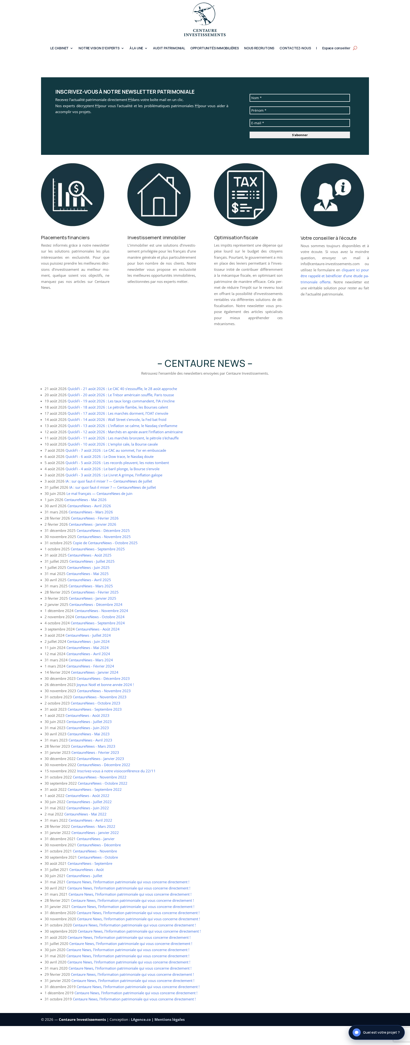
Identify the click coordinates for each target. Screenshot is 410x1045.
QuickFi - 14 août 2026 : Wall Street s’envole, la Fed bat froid (117, 419)
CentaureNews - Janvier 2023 (100, 758)
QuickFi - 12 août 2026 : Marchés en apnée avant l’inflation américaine (125, 431)
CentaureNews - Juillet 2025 (92, 561)
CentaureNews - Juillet (84, 875)
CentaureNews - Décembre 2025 (103, 530)
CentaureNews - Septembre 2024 (98, 623)
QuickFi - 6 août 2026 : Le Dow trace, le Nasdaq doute (109, 456)
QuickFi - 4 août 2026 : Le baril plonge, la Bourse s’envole (112, 468)
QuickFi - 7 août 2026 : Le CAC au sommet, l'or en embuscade (115, 450)
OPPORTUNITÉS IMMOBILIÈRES (214, 48)
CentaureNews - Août (86, 869)
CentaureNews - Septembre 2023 (95, 709)
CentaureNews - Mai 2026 (85, 499)
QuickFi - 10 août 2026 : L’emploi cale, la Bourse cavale (113, 444)
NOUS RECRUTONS (259, 48)
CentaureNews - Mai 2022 (85, 814)
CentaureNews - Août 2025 (90, 555)
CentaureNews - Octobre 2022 (102, 783)
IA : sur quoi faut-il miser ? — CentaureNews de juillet (108, 481)
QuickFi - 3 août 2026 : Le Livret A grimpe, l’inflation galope (113, 475)
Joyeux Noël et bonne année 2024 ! (105, 684)
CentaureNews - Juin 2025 (88, 567)
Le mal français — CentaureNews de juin (99, 493)
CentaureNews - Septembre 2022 (95, 789)
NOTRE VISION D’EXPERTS (99, 48)
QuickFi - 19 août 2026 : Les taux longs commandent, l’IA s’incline (121, 401)
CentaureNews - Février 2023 (95, 752)
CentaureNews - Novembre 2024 (101, 610)
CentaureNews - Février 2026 (95, 518)
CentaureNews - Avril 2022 (90, 820)
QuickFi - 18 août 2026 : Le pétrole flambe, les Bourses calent (118, 407)
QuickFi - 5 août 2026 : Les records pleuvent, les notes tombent (117, 462)
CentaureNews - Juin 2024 (88, 641)
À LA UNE (136, 48)
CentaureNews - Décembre (99, 844)
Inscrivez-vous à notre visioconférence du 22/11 (116, 771)
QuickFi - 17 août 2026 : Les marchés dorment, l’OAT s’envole (118, 413)
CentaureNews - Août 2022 (87, 795)
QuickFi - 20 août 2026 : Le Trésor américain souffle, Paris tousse (121, 394)
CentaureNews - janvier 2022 (95, 832)
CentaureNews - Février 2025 (95, 592)
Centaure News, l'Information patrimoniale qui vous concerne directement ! (127, 881)
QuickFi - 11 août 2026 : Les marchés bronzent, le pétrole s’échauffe (123, 438)
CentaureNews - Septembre (90, 863)
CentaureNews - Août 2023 (87, 715)
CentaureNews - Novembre (95, 851)
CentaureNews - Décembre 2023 (103, 678)
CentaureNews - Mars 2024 (91, 660)
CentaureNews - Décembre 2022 (103, 764)
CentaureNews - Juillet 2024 (88, 635)
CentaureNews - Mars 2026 (91, 512)
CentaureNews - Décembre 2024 (95, 604)
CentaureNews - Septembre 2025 (98, 549)
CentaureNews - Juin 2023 (87, 727)
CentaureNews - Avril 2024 (88, 653)
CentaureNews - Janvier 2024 (94, 672)
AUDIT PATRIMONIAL (169, 48)
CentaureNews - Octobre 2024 (100, 616)
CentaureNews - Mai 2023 (88, 734)
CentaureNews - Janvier (96, 838)
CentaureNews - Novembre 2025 (104, 536)
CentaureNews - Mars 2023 (93, 746)
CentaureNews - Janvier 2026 (92, 524)
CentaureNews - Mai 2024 (87, 647)
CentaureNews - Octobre (98, 857)
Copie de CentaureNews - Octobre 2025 (105, 542)
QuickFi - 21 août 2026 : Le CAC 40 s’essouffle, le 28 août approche (122, 388)
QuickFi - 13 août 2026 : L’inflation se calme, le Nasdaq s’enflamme (122, 425)
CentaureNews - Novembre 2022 (99, 777)
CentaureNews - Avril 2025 (89, 579)
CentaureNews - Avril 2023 (90, 740)
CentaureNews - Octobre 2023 (95, 703)
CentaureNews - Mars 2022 (93, 826)
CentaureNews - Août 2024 (98, 629)
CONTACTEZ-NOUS (295, 48)
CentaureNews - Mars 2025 (91, 586)
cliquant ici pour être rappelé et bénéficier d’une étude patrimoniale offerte (335, 275)
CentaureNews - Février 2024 (90, 666)
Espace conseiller (336, 48)
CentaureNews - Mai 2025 (87, 573)
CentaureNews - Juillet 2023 (89, 721)
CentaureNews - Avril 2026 (89, 505)
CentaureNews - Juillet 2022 (89, 801)
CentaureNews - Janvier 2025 (92, 598)
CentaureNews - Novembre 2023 (104, 690)
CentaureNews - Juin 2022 (87, 808)
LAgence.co (141, 1019)
